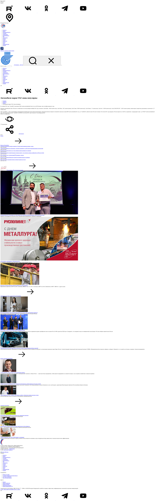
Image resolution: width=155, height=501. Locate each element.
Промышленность (6, 32)
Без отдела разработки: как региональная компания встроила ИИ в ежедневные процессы (19, 312)
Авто (4, 43)
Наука (4, 42)
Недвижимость (6, 35)
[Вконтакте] (28, 12)
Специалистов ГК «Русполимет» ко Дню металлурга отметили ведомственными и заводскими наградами (22, 215)
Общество (5, 41)
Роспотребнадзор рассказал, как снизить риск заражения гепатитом (14, 415)
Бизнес (4, 38)
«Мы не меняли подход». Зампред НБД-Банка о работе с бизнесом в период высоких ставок (19, 395)
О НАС (2, 489)
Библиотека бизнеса (7, 485)
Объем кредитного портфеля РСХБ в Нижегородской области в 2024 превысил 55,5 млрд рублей (20, 383)
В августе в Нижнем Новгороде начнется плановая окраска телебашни (15, 157)
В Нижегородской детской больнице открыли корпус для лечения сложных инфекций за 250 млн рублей (22, 152)
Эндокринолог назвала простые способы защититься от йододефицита (15, 426)
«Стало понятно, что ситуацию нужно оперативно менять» (12, 372)
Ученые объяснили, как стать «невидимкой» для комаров (12, 437)
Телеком (4, 33)
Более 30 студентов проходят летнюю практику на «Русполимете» (14, 285)
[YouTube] (83, 12)
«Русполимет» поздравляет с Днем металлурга (10, 261)
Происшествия (6, 44)
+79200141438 (12, 448)
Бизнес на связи (6, 474)
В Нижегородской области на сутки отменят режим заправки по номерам (15, 150)
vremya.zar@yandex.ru (8, 449)
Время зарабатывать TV (8, 486)
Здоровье (2, 405)
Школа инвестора (6, 483)
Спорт (4, 39)
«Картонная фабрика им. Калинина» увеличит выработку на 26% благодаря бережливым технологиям (21, 148)
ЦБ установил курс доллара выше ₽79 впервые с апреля (12, 155)
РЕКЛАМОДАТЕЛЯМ (8, 489)
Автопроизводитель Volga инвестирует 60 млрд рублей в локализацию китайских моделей (19, 348)
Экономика (5, 37)
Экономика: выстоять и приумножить (8, 295)
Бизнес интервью (4, 358)
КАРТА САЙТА (16, 489)
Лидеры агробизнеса (7, 476)
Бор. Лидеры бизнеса (7, 477)
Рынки (4, 482)
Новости (4, 30)
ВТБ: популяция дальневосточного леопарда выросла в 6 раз (13, 159)
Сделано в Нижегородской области (10, 475)
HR (3, 36)
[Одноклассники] (46, 12)
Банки (4, 31)
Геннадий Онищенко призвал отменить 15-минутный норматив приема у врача (16, 146)
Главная (4, 100)
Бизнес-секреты (6, 484)
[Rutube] (9, 12)
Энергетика (5, 34)
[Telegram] (65, 12)
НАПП (4, 45)
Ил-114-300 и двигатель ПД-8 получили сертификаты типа (12, 330)
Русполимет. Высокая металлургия (15, 170)
